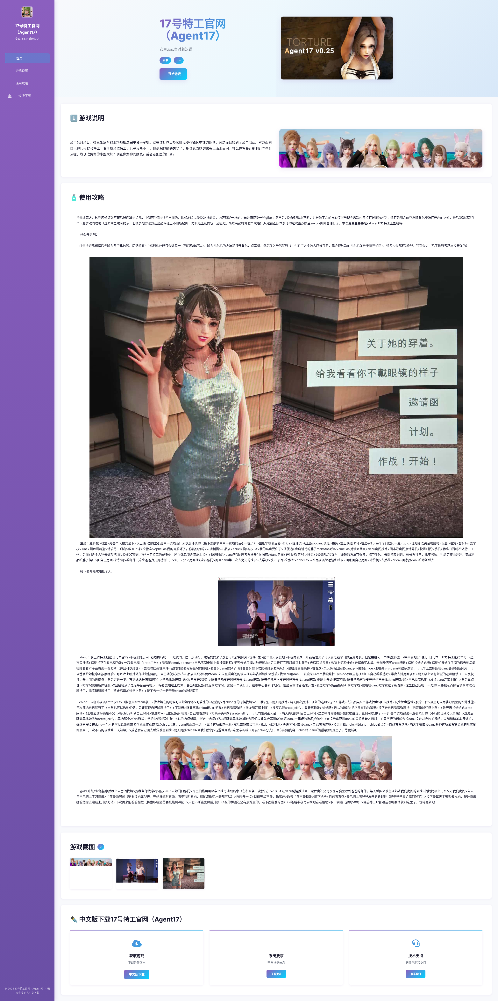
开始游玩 (174, 74)
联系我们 (416, 974)
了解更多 (276, 974)
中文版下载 (137, 974)
